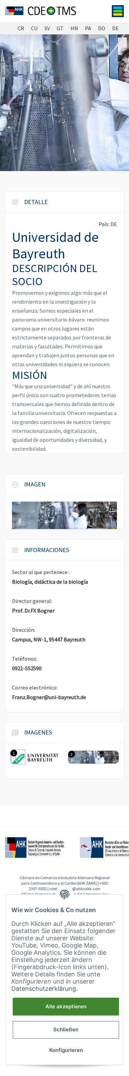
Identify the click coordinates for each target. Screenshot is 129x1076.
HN (74, 28)
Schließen (65, 1029)
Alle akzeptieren (65, 1006)
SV (47, 28)
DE (115, 28)
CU (34, 28)
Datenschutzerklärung (43, 988)
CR (21, 28)
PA (88, 28)
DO (101, 28)
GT (60, 28)
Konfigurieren (66, 1050)
